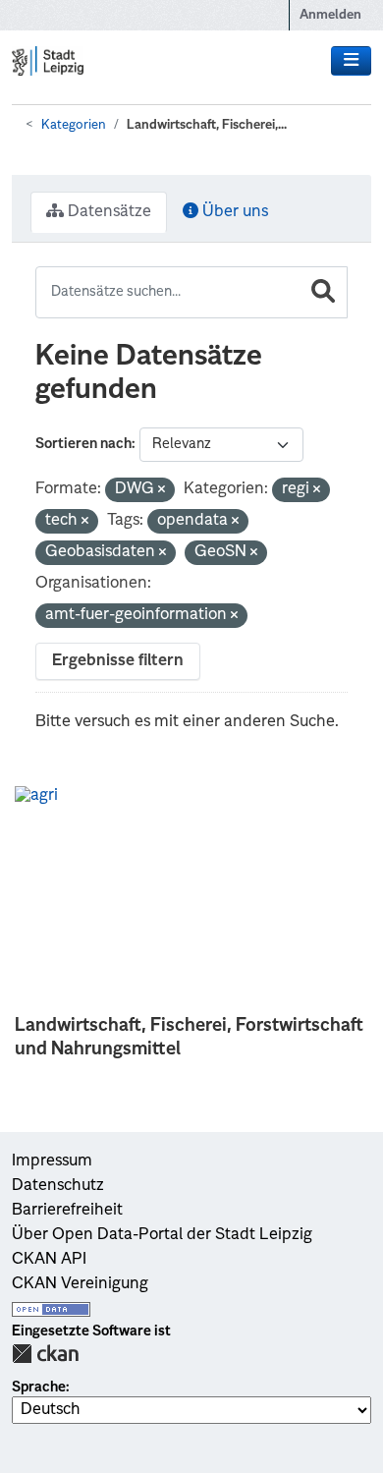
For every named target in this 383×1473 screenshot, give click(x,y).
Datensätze (107, 212)
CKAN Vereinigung (80, 1284)
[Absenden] (323, 292)
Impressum (52, 1161)
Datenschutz (58, 1186)
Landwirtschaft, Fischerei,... (207, 125)
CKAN (45, 1353)
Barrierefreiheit (67, 1210)
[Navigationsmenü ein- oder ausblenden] (351, 61)
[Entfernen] (161, 490)
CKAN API (49, 1260)
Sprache (39, 1387)
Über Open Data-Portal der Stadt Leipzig (162, 1235)
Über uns (233, 212)
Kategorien (73, 125)
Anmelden (330, 15)
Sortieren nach (83, 444)
